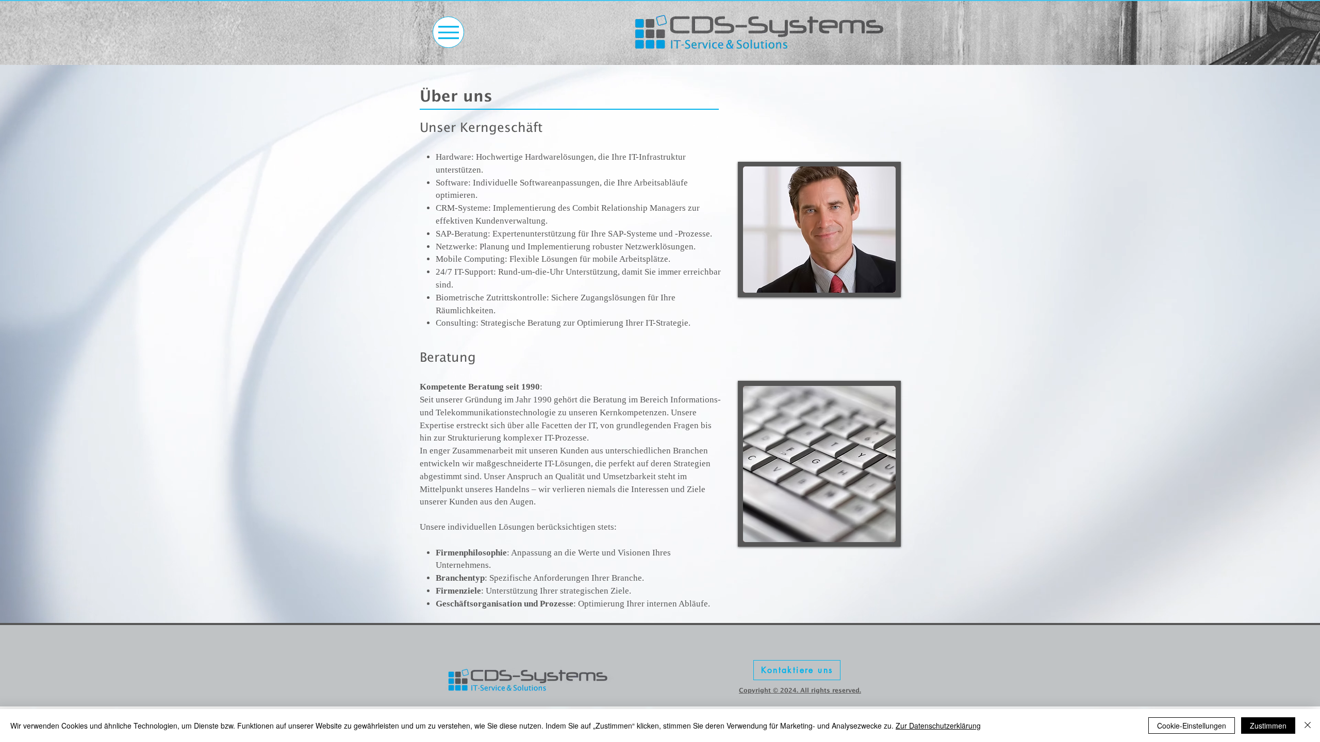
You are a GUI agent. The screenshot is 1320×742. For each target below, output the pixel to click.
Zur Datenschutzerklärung (938, 725)
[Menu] (448, 32)
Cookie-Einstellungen (1191, 725)
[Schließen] (1307, 725)
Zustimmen (1268, 725)
